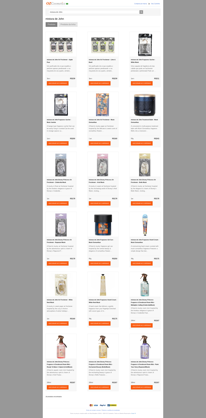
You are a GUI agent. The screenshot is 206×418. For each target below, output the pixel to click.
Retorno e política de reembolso (111, 410)
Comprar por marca (140, 4)
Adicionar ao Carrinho (58, 83)
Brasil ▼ (133, 413)
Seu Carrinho (155, 4)
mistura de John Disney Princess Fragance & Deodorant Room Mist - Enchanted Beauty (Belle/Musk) (101, 364)
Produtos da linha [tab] (68, 24)
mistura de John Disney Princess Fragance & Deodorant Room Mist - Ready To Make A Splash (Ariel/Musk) (59, 364)
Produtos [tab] (51, 24)
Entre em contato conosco (93, 410)
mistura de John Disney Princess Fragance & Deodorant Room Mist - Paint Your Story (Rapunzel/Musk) (145, 364)
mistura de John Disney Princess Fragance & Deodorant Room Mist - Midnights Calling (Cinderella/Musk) (143, 302)
